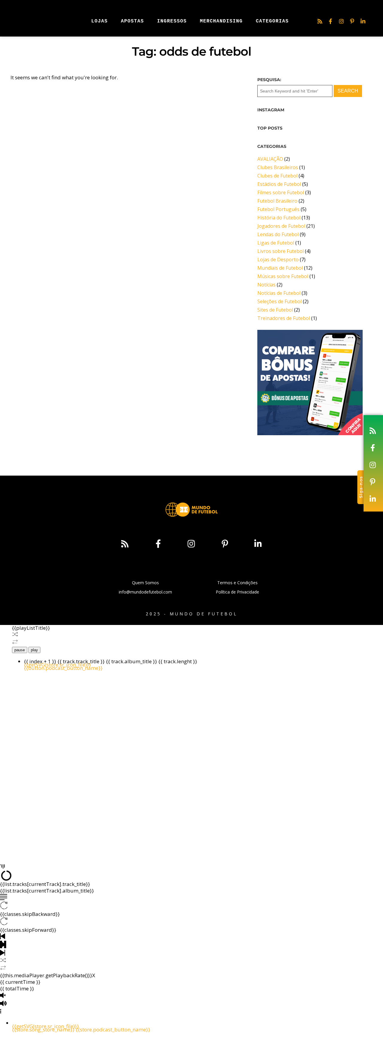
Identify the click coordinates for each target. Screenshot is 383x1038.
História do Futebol (278, 217)
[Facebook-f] (330, 21)
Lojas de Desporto (278, 259)
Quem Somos (145, 582)
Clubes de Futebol (277, 175)
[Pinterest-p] (352, 21)
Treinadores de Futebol (283, 318)
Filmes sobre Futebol (280, 192)
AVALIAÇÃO (270, 159)
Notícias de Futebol (278, 293)
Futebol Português (278, 209)
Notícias (266, 284)
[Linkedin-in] (363, 21)
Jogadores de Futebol (281, 226)
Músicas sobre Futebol (282, 276)
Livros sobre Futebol (280, 251)
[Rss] (319, 21)
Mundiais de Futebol (280, 268)
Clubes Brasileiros (277, 167)
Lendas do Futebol (278, 234)
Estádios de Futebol (279, 184)
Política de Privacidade (237, 592)
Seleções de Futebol (279, 301)
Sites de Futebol (275, 309)
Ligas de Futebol (275, 242)
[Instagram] (341, 21)
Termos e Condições (237, 582)
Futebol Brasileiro (277, 201)
